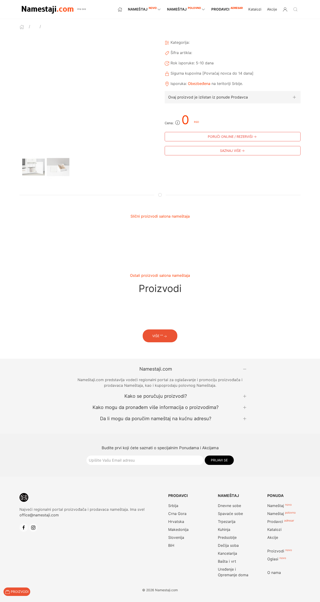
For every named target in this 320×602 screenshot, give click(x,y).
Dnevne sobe (229, 505)
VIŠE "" (157, 336)
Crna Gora (177, 513)
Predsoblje (227, 537)
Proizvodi (275, 551)
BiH (171, 545)
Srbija (173, 505)
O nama (274, 572)
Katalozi (254, 9)
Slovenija (176, 537)
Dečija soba (228, 545)
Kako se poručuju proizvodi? (155, 396)
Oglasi (272, 559)
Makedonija (178, 529)
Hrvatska (176, 521)
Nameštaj (275, 505)
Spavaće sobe (230, 513)
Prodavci (227, 8)
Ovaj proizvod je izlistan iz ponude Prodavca (208, 97)
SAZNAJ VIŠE (230, 151)
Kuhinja (224, 529)
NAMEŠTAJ (142, 8)
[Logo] (47, 9)
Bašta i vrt (227, 561)
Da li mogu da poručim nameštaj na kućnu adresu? (155, 418)
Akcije (272, 9)
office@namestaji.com (39, 515)
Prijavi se (219, 460)
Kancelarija (227, 553)
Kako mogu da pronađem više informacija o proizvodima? (156, 407)
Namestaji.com (155, 369)
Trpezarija (226, 521)
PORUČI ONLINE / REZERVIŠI (230, 137)
